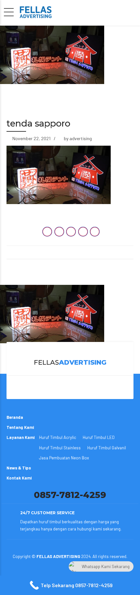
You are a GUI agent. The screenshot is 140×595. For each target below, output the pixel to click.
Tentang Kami (20, 427)
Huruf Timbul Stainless (60, 447)
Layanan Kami (21, 437)
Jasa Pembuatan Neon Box (64, 457)
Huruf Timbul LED (99, 437)
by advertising (78, 138)
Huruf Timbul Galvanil (106, 447)
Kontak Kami (19, 477)
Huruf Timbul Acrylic (57, 437)
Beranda (15, 417)
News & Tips (19, 467)
